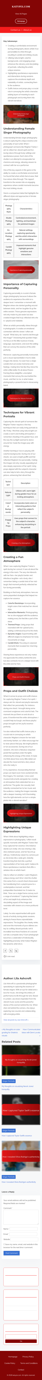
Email (6, 1234)
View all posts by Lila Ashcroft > (16, 1020)
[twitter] (10, 950)
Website (6, 1239)
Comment (7, 1208)
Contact (21, 1370)
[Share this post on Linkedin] (16, 950)
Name (6, 1229)
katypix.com (21, 6)
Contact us (15, 30)
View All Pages (21, 14)
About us (27, 30)
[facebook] (5, 950)
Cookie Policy (9, 1363)
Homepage (21, 21)
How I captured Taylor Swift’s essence (17, 1136)
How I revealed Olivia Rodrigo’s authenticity (19, 1182)
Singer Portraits (9, 1081)
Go (21, 1341)
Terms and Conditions (29, 1363)
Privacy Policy (28, 1357)
